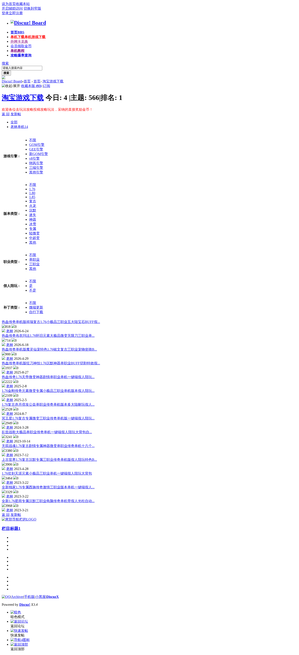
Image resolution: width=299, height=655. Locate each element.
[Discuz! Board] (28, 23)
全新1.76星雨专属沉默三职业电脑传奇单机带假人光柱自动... (48, 501)
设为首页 (9, 4)
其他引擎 (36, 172)
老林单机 (19, 127)
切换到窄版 (32, 8)
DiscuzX (52, 597)
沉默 (32, 210)
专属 (32, 229)
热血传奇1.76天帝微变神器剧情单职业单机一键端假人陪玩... (48, 377)
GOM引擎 (36, 145)
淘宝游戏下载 (52, 81)
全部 (14, 122)
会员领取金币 (21, 46)
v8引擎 (34, 158)
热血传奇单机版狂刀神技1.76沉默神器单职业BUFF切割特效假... (51, 363)
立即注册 (16, 13)
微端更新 (36, 307)
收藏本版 (31, 86)
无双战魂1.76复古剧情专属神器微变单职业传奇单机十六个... (48, 446)
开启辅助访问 (12, 8)
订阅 (46, 86)
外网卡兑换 (19, 41)
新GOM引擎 (38, 154)
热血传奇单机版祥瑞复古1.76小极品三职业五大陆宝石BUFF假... (51, 322)
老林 (9, 331)
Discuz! (24, 604)
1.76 (32, 189)
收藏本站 (23, 4)
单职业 (34, 259)
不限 (32, 140)
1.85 (32, 197)
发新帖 (16, 114)
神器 (32, 219)
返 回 (6, 114)
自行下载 (36, 312)
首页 (17, 32)
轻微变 (34, 233)
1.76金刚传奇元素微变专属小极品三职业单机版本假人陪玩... (48, 391)
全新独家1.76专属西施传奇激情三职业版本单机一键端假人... (48, 487)
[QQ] (6, 597)
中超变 (34, 238)
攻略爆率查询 (21, 55)
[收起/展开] (11, 86)
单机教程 (18, 50)
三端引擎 (36, 167)
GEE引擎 (36, 149)
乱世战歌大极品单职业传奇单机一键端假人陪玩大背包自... (47, 432)
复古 (32, 201)
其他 (32, 242)
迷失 (32, 215)
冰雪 (32, 224)
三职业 (34, 264)
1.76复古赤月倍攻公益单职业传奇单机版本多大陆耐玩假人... (48, 404)
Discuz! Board (12, 81)
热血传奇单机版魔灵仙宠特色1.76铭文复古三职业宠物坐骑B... (49, 349)
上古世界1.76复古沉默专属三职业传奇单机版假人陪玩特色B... (49, 459)
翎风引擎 (36, 163)
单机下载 (28, 37)
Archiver (17, 597)
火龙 (32, 206)
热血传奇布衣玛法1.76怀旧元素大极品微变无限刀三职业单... (48, 335)
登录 (5, 13)
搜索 (5, 63)
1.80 (32, 193)
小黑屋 (40, 597)
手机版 (29, 597)
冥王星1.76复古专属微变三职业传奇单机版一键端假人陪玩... (48, 418)
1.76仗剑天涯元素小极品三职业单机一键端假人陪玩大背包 (47, 473)
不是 (32, 290)
